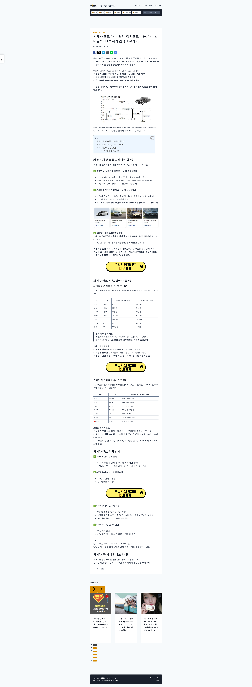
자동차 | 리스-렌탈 (99, 32)
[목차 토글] (151, 138)
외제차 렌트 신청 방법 (106, 147)
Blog (150, 5)
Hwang (98, 46)
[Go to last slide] (94, 589)
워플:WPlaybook (112, 680)
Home (137, 5)
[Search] (156, 12)
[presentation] (100, 603)
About (144, 5)
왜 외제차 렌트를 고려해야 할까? (110, 141)
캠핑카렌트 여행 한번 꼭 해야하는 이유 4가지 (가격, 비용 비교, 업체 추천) (126, 624)
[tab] (95, 645)
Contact (157, 5)
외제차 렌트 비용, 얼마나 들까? (110, 144)
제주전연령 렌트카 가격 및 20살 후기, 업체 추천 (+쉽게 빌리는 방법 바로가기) (151, 624)
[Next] (101, 589)
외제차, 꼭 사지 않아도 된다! (109, 151)
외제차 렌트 (99, 569)
